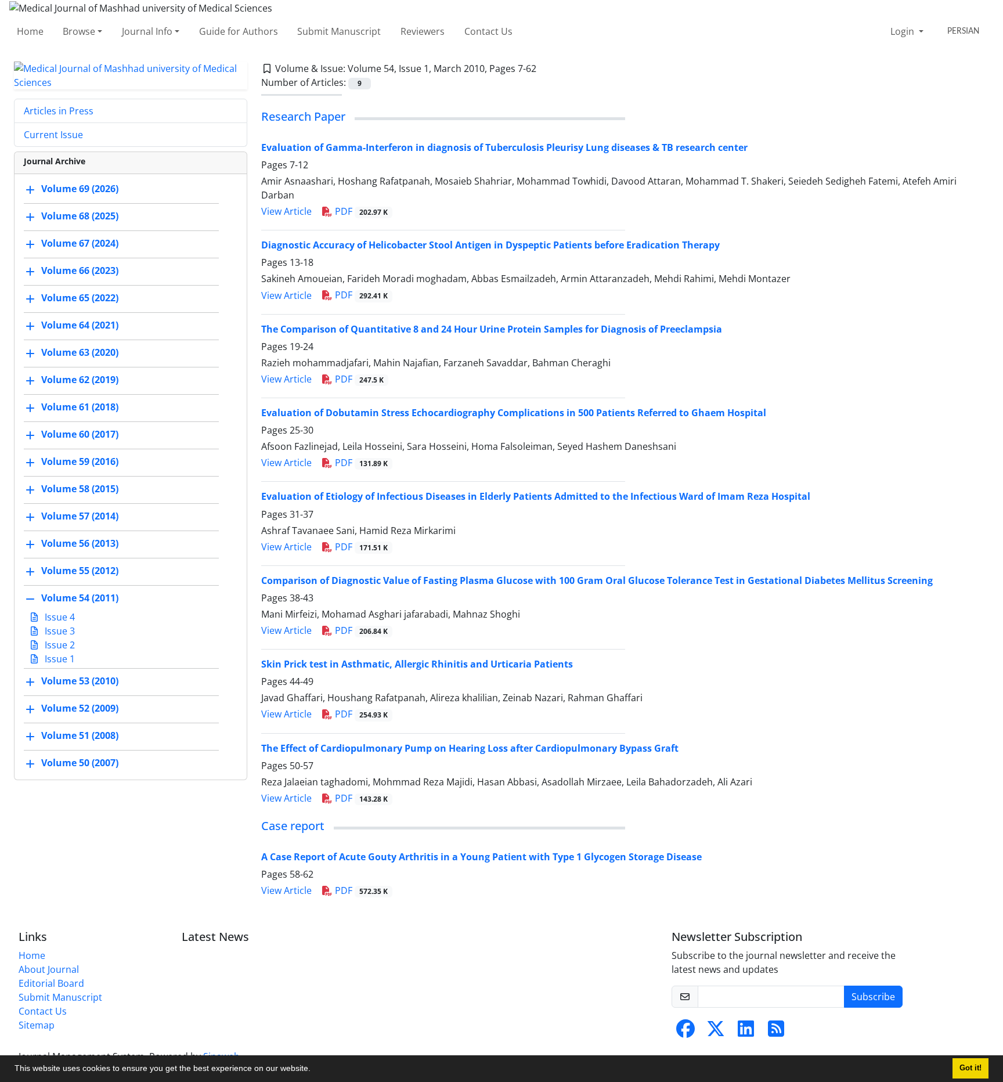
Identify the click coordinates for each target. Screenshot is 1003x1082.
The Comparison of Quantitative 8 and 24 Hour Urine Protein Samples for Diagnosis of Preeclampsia (491, 329)
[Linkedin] (746, 1032)
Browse (79, 31)
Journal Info (147, 31)
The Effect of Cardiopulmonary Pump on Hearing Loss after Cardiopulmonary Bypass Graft (470, 748)
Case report (292, 826)
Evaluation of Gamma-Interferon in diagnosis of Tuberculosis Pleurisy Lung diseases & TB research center (504, 147)
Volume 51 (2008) (79, 735)
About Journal (49, 969)
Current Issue (53, 134)
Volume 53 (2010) (79, 681)
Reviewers (423, 31)
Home (30, 31)
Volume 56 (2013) (79, 543)
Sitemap (37, 1025)
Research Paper (303, 116)
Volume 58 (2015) (79, 488)
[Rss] (776, 1032)
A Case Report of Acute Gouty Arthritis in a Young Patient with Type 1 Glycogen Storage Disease (481, 856)
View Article (286, 211)
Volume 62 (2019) (79, 379)
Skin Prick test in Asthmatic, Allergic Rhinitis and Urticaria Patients (417, 664)
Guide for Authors (238, 31)
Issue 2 (58, 645)
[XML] (546, 68)
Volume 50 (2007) (79, 762)
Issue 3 (58, 631)
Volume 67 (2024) (79, 243)
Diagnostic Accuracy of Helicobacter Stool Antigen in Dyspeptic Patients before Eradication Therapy (490, 245)
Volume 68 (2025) (79, 216)
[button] (314, 1070)
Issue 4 (58, 617)
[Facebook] (685, 1032)
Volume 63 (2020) (79, 352)
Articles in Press (58, 110)
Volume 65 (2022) (79, 297)
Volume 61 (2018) (79, 407)
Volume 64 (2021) (79, 325)
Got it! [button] (970, 1068)
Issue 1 (58, 658)
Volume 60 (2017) (79, 434)
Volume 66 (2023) (79, 270)
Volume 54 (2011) (79, 598)
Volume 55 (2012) (79, 570)
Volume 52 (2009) (79, 708)
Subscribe (873, 996)
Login (903, 31)
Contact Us (488, 31)
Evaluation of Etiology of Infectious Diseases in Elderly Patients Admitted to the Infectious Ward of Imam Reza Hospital (535, 496)
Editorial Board (51, 983)
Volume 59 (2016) (79, 461)
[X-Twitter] (716, 1032)
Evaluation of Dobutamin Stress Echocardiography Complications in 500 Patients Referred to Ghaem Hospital (513, 412)
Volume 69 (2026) (79, 188)
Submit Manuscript (339, 31)
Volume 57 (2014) (79, 516)
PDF (360, 211)
